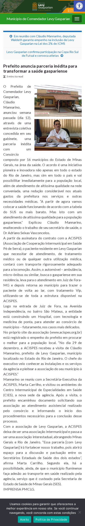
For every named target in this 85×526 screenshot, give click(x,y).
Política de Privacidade (51, 519)
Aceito (24, 519)
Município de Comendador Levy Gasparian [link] (38, 19)
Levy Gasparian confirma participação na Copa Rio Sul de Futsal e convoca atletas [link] (42, 53)
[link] (79, 6)
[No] (79, 512)
